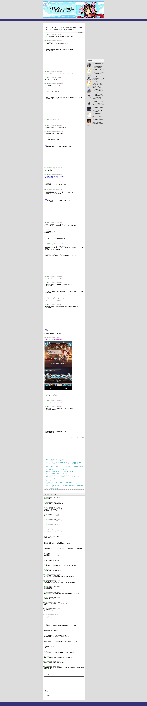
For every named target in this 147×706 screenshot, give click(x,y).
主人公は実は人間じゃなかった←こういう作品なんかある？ (58, 469)
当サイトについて (60, 20)
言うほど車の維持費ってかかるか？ (53, 488)
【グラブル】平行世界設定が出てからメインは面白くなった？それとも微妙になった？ (98, 91)
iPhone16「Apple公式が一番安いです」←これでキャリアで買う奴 (59, 471)
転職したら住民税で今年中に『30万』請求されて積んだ (57, 475)
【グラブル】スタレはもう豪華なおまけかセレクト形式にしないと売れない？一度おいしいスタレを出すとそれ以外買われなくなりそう (95, 72)
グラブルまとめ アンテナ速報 (49, 20)
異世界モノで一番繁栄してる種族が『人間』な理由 (56, 473)
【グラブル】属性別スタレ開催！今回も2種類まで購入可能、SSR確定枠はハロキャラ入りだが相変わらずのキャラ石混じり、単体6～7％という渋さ (95, 84)
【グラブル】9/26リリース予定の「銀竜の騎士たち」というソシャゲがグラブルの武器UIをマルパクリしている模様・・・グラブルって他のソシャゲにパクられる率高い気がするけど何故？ (64, 464)
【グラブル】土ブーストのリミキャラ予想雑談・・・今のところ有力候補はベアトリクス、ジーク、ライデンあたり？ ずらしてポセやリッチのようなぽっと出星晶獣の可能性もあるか (64, 478)
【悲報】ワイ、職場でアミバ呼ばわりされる (55, 459)
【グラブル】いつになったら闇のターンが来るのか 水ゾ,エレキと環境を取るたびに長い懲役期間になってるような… (95, 97)
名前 (45, 690)
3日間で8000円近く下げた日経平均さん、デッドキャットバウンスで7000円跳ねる (63, 483)
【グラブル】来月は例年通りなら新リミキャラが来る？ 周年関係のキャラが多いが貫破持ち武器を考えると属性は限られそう (95, 122)
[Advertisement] (64, 61)
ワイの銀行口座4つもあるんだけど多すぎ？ (55, 460)
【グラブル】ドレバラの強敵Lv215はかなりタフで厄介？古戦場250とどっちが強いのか (98, 78)
